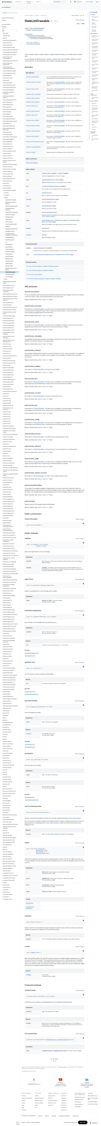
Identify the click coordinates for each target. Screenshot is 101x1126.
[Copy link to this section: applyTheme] (34, 579)
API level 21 (81, 579)
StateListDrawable (59, 82)
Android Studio (89, 1)
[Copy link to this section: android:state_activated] (42, 306)
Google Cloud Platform (64, 1116)
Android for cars (52, 1103)
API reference (6, 7)
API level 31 (81, 806)
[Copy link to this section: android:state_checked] (42, 350)
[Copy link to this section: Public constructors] (43, 514)
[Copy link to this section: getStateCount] (36, 662)
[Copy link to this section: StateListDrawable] (38, 519)
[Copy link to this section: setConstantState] (38, 1034)
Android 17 (63, 1095)
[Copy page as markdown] (55, 21)
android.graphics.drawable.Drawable (36, 35)
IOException (29, 903)
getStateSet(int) (30, 656)
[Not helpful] (83, 15)
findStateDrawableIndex (49, 186)
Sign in (97, 1)
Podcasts (24, 1110)
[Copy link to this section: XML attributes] (38, 287)
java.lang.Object (29, 34)
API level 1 (82, 20)
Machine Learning (39, 1098)
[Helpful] (81, 15)
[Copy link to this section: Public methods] (39, 533)
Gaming (37, 1095)
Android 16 (63, 1098)
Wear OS (50, 1098)
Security (24, 1100)
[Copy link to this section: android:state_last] (38, 405)
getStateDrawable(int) (31, 653)
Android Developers (29, 15)
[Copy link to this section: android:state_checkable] (43, 336)
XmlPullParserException (30, 907)
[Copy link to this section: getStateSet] (34, 754)
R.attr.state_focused (48, 216)
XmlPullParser (59, 220)
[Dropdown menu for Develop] (33, 2)
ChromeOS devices (52, 1100)
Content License (62, 1067)
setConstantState (39, 254)
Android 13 (63, 1105)
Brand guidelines (36, 1122)
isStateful (45, 228)
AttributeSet (72, 220)
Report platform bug (92, 1095)
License (28, 1122)
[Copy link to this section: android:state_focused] (42, 393)
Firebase (54, 1116)
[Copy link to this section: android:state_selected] (42, 446)
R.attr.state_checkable (68, 353)
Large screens (51, 1095)
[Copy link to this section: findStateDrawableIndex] (42, 611)
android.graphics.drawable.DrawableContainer (40, 37)
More (38, 1)
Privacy (36, 1105)
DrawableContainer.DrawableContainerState (56, 254)
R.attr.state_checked (70, 339)
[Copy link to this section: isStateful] (32, 916)
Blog (23, 1107)
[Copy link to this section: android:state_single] (40, 459)
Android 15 (63, 1100)
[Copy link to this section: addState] (32, 538)
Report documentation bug (93, 1098)
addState (44, 173)
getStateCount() (30, 744)
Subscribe (83, 1122)
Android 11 (63, 1110)
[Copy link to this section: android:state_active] (40, 322)
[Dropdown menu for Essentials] (23, 2)
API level (3, 28)
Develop (29, 1)
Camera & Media (39, 1103)
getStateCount (46, 193)
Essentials (18, 1)
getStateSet (45, 206)
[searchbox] (10, 13)
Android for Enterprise (27, 1098)
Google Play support (92, 1101)
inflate (44, 220)
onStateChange (38, 248)
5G (35, 1107)
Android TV (50, 1105)
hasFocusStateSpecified (49, 212)
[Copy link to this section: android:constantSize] (40, 292)
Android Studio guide (80, 1097)
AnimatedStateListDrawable (33, 44)
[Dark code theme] (83, 523)
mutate (44, 235)
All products (76, 1116)
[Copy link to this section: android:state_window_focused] (48, 473)
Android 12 (63, 1107)
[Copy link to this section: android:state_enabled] (41, 366)
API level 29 (81, 610)
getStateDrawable (47, 199)
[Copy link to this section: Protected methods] (42, 985)
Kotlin (78, 23)
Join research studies (93, 1104)
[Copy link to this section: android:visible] (36, 501)
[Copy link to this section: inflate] (30, 843)
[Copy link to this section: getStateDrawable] (38, 701)
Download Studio (79, 1104)
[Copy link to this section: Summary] (34, 67)
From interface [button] (43, 278)
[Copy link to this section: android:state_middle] (40, 420)
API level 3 (82, 946)
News (23, 1105)
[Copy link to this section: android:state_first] (39, 379)
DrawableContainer (37, 30)
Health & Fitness (38, 1100)
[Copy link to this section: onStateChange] (36, 990)
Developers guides (79, 1099)
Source (23, 1103)
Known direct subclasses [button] (33, 43)
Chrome (47, 1116)
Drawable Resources (61, 61)
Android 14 (63, 1103)
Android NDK (78, 1106)
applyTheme (45, 180)
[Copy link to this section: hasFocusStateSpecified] (42, 806)
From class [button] (42, 266)
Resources (50, 220)
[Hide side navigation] (17, 1123)
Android (24, 1095)
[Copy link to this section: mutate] (31, 946)
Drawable (60, 173)
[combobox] (60, 1)
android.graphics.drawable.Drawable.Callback (47, 278)
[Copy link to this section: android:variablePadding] (42, 485)
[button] (9, 27)
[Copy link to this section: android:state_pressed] (41, 434)
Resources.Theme (54, 180)
